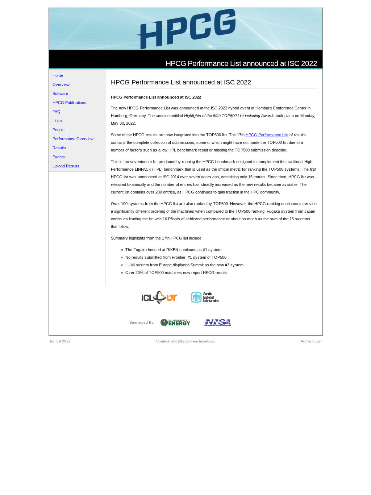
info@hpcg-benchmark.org (193, 341)
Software (60, 93)
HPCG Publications (69, 102)
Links (57, 120)
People (58, 130)
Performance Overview (73, 139)
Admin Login (311, 341)
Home (58, 75)
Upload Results (66, 166)
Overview (61, 84)
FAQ (57, 111)
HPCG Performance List (267, 135)
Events (59, 157)
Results (59, 148)
